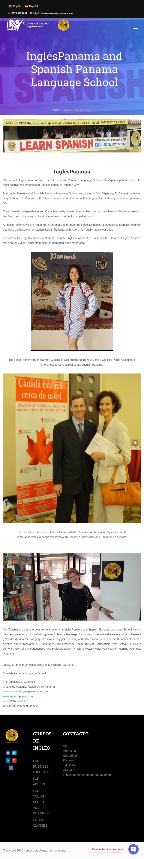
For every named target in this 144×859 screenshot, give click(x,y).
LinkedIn (8, 760)
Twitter (14, 753)
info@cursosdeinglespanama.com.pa (53, 13)
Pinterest (14, 760)
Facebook (8, 753)
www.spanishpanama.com (19, 696)
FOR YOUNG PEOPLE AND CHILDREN (41, 802)
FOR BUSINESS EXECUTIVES (42, 766)
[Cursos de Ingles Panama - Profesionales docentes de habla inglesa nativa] (38, 27)
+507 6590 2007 (18, 13)
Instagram (11, 768)
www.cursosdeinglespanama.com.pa (25, 691)
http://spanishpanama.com (119, 180)
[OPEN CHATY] (133, 849)
